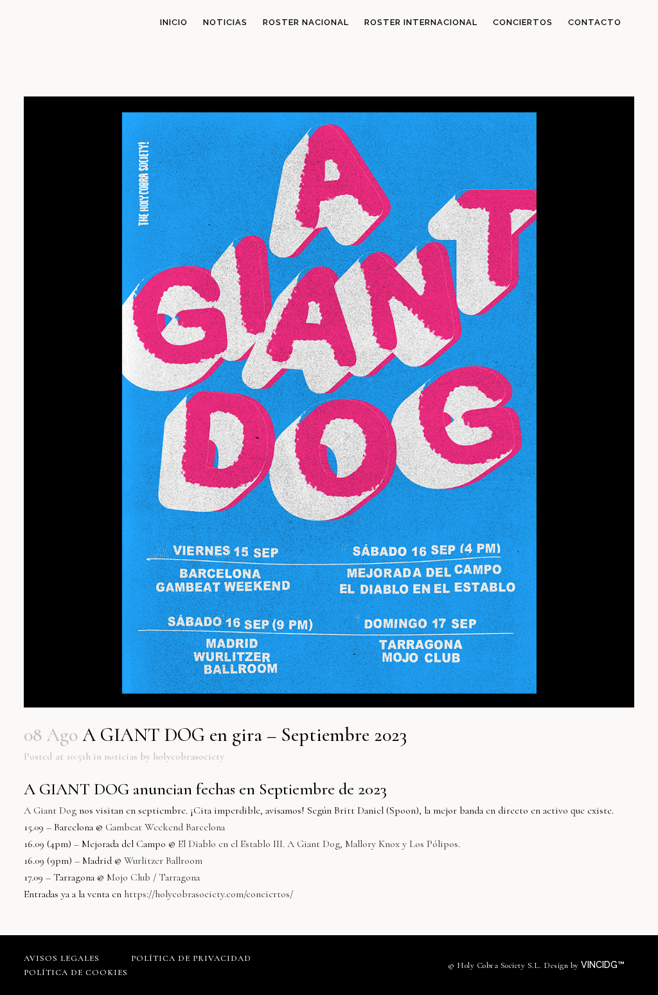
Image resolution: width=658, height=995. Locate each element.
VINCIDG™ (604, 965)
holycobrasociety (188, 756)
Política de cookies (76, 972)
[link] (50, 810)
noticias (121, 756)
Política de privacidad (191, 958)
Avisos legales (62, 958)
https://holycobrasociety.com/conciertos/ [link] (208, 894)
